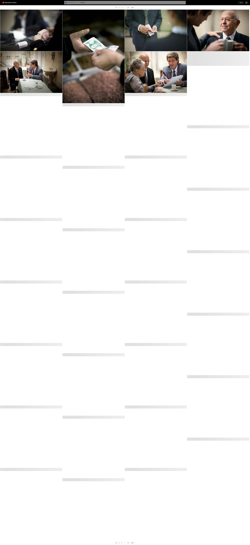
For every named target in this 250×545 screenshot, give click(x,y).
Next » (132, 7)
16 (128, 7)
